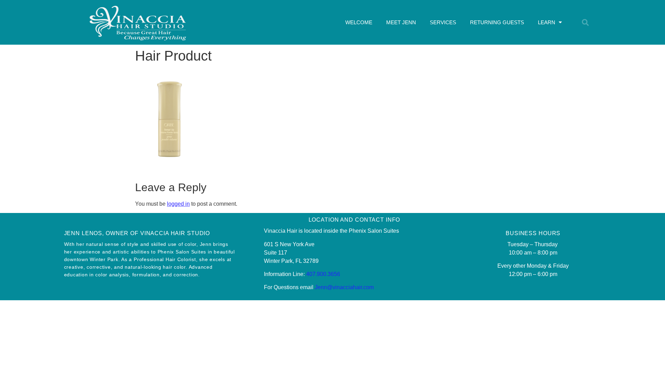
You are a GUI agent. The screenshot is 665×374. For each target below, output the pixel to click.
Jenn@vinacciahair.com (344, 287)
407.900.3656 (323, 274)
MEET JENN (401, 22)
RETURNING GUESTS (497, 22)
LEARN (546, 22)
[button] (585, 22)
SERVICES (443, 22)
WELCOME (358, 22)
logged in (178, 204)
